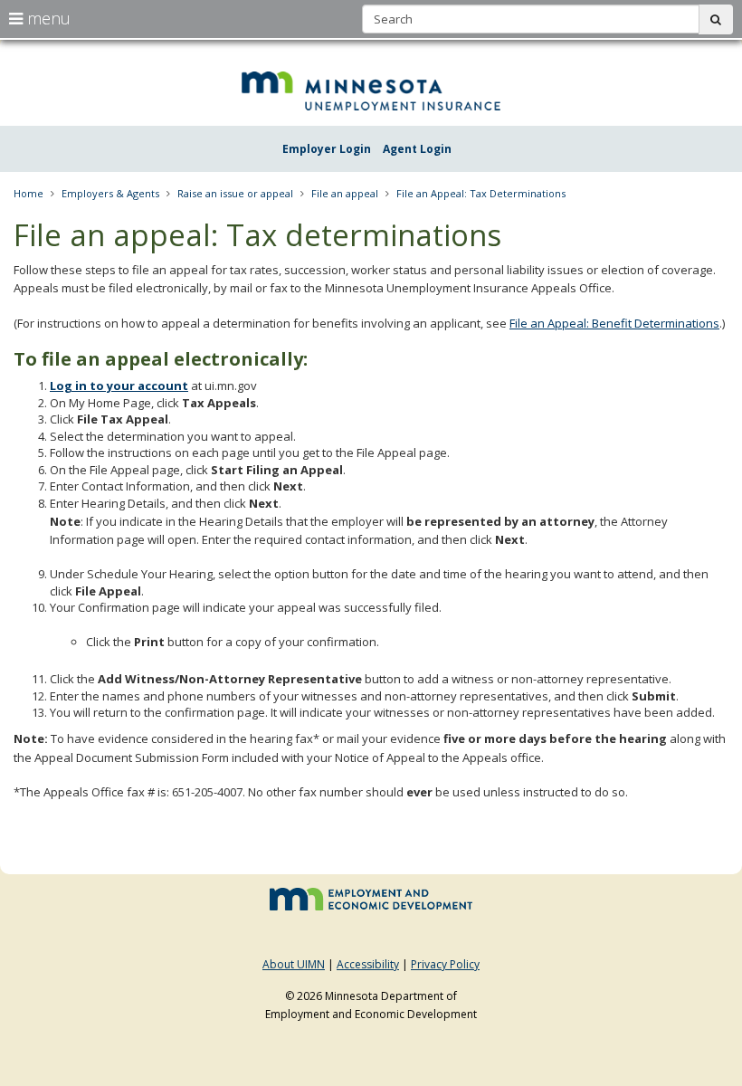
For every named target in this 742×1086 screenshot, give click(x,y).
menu (47, 18)
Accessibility (368, 964)
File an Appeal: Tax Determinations (481, 193)
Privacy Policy (445, 964)
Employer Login (326, 149)
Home (28, 193)
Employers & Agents (110, 193)
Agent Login (417, 149)
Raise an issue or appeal (235, 193)
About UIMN (293, 964)
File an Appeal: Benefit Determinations (614, 323)
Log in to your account (119, 385)
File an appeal (344, 193)
